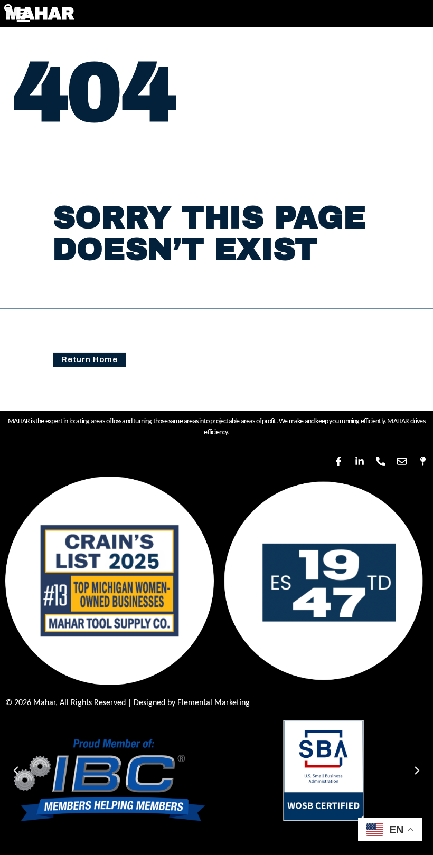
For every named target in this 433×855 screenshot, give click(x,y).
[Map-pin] (423, 461)
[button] (16, 770)
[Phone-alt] (380, 461)
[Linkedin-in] (359, 461)
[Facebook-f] (338, 461)
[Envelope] (402, 461)
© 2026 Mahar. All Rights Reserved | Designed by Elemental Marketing (127, 703)
